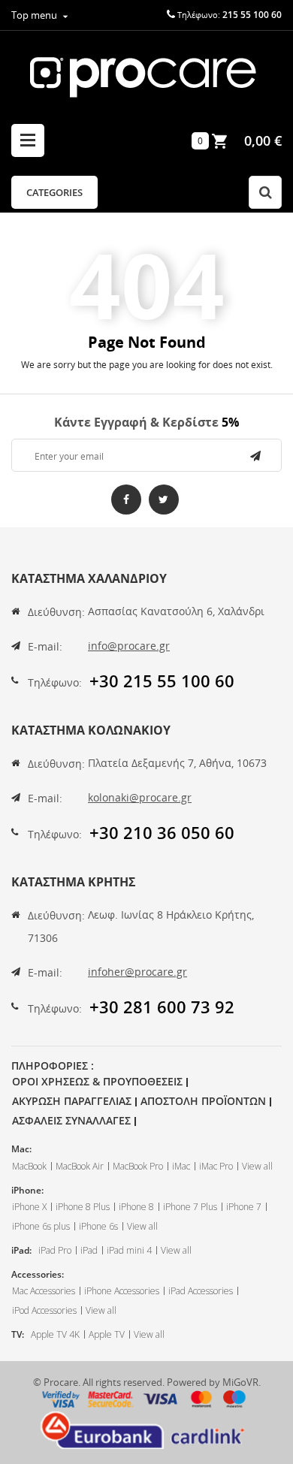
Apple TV (107, 1334)
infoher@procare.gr (137, 971)
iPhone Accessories (121, 1290)
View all (257, 1166)
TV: (17, 1334)
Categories (54, 192)
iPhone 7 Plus (190, 1206)
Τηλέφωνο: (55, 682)
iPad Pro (54, 1250)
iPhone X (29, 1206)
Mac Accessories (43, 1290)
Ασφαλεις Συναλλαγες (71, 1120)
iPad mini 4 (129, 1250)
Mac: (21, 1149)
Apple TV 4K (55, 1334)
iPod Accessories (44, 1310)
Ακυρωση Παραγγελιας (71, 1101)
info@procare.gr (129, 645)
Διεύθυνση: (56, 612)
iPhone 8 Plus (83, 1206)
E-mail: (45, 646)
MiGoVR (240, 1382)
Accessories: (37, 1274)
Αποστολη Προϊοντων (203, 1101)
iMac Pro (216, 1166)
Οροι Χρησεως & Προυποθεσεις (97, 1081)
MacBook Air (80, 1166)
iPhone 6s (98, 1226)
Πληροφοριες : (52, 1065)
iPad (89, 1250)
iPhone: (27, 1190)
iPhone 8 (136, 1206)
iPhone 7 (243, 1206)
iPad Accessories (200, 1290)
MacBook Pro (138, 1166)
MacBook (29, 1166)
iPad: (21, 1250)
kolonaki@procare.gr (140, 797)
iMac (181, 1166)
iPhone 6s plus (41, 1226)
